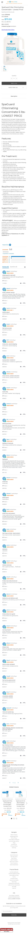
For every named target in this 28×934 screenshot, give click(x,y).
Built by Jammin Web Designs (14, 922)
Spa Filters (14, 858)
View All (14, 888)
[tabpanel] (7, 803)
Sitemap (14, 847)
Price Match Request (14, 839)
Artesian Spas (14, 878)
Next (26, 803)
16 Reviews (23, 814)
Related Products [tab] (14, 787)
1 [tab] (11, 818)
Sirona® (14, 886)
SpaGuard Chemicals (14, 883)
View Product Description (8, 29)
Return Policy (14, 834)
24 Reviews (10, 814)
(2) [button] (9, 257)
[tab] (5, 267)
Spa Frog (14, 881)
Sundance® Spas (14, 872)
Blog (14, 843)
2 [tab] (14, 818)
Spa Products (14, 860)
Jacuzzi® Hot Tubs (14, 875)
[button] (5, 280)
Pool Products (14, 863)
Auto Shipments (14, 864)
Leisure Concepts (14, 880)
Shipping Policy (14, 836)
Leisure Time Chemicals (14, 885)
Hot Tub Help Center (14, 841)
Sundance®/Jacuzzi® (14, 873)
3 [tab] (16, 818)
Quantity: (14, 75)
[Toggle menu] (2, 2)
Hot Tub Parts (14, 856)
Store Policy (14, 838)
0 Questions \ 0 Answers (8, 253)
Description (14, 96)
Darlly (14, 877)
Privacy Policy (14, 846)
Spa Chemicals (14, 855)
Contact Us (14, 844)
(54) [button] (9, 256)
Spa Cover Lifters (14, 861)
